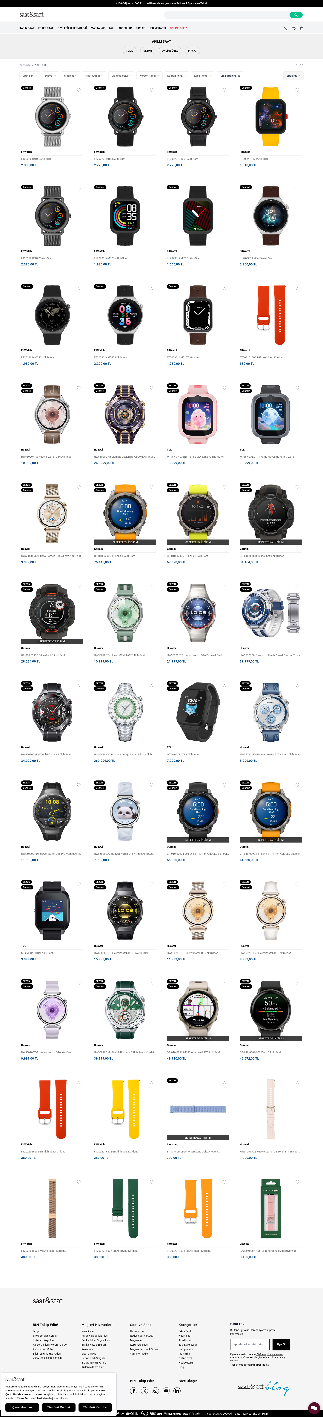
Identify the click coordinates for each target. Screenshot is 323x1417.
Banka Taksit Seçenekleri (95, 1340)
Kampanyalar (186, 1349)
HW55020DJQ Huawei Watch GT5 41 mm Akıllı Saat (51, 555)
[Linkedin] (177, 1390)
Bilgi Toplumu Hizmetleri (47, 1353)
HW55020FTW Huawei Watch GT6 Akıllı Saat (47, 456)
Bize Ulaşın (188, 1381)
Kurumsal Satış (139, 1344)
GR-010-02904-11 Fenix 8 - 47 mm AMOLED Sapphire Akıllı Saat (270, 854)
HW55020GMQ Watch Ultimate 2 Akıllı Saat (46, 754)
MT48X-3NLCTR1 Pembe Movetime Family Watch (195, 456)
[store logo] (31, 14)
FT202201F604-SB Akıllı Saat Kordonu (189, 1250)
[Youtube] (166, 1390)
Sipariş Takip (88, 1353)
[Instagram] (155, 1390)
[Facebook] (133, 1390)
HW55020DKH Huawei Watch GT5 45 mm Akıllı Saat (270, 754)
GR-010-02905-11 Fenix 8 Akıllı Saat (114, 555)
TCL (169, 449)
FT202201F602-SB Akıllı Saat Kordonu (116, 1151)
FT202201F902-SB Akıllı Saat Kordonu (116, 1250)
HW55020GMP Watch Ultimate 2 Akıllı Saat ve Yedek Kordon (270, 655)
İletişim (37, 1331)
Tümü (129, 50)
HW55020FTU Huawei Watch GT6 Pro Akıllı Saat (122, 953)
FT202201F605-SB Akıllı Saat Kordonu (262, 357)
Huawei (25, 449)
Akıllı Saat (40, 65)
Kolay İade (87, 1349)
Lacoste (244, 1243)
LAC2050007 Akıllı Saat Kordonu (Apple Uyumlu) (268, 1250)
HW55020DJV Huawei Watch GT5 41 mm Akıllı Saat (124, 853)
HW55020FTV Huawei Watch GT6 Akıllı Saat (119, 655)
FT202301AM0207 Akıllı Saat (184, 357)
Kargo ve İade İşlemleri (94, 1335)
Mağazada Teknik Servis (144, 1349)
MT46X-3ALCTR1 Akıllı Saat (37, 953)
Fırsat (192, 50)
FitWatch (26, 151)
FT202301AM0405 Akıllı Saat (256, 258)
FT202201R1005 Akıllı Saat (109, 158)
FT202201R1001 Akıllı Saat (182, 158)
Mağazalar (136, 1340)
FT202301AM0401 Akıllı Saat (38, 357)
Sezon (147, 50)
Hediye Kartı (186, 1362)
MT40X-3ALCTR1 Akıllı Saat (183, 754)
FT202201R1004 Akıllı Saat (37, 158)
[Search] (296, 15)
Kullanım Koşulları (43, 1340)
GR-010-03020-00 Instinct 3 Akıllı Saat (262, 555)
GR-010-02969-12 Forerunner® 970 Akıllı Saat (193, 1052)
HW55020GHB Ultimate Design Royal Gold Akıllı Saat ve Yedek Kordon (124, 457)
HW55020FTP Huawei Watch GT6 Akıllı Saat (192, 953)
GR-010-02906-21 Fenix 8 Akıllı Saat (187, 555)
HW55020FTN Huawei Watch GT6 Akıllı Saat (265, 953)
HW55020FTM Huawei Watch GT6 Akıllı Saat (47, 1052)
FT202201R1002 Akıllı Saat (37, 258)
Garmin (98, 548)
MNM (265, 1413)
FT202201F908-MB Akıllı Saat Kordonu (43, 1250)
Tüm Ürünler (186, 1340)
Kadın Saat (185, 1335)
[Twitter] (144, 1390)
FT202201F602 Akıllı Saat (255, 158)
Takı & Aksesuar (188, 1344)
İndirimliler (185, 1353)
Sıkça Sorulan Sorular (45, 1335)
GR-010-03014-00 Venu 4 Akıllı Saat (260, 1052)
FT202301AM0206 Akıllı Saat (111, 258)
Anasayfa (25, 65)
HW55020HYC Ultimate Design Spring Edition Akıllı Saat (123, 755)
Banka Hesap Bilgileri (93, 1344)
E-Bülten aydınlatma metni (269, 1354)
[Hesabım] (285, 28)
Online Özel (170, 50)
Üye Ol (281, 1344)
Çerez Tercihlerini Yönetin (47, 1357)
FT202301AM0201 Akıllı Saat (184, 258)
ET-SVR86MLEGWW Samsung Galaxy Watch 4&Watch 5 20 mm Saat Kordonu (192, 1152)
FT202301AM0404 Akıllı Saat (111, 357)
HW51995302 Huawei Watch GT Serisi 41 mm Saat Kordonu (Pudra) (269, 1152)
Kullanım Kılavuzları (92, 1367)
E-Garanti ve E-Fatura (93, 1362)
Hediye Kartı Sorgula (93, 1358)
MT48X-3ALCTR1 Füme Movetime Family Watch (267, 456)
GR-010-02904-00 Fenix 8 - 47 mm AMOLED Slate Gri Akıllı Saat (197, 854)
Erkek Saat (185, 1331)
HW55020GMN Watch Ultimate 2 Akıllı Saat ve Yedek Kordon (124, 1052)
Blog (181, 1367)
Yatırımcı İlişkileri (139, 1353)
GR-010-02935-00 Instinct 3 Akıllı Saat (43, 655)
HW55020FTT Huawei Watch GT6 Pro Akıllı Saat (194, 655)
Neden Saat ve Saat (141, 1335)
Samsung (172, 1144)
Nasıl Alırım (87, 1331)
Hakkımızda (137, 1331)
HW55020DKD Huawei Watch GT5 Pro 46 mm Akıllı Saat (50, 854)
